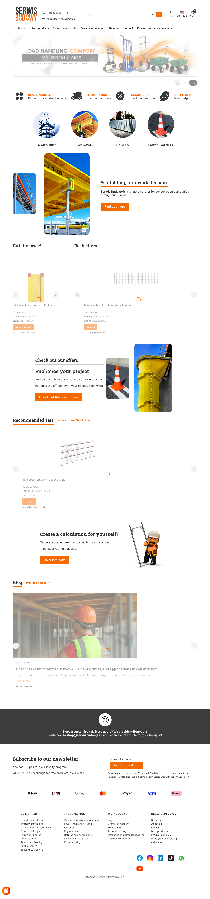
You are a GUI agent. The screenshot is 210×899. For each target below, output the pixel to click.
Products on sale (161, 834)
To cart (91, 327)
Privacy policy (72, 842)
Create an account (118, 823)
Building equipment (32, 849)
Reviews (156, 820)
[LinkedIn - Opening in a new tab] (160, 858)
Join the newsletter (126, 765)
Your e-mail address (119, 759)
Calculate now (54, 560)
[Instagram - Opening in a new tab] (150, 858)
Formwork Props (30, 831)
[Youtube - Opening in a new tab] (139, 868)
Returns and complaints (78, 834)
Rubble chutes (29, 845)
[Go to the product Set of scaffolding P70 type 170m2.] (76, 453)
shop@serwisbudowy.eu (61, 18)
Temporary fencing (32, 842)
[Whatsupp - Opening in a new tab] (181, 858)
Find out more (115, 206)
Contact (156, 827)
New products (159, 831)
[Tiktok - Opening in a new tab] (171, 858)
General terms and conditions (81, 820)
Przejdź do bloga (36, 582)
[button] (159, 14)
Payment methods (74, 831)
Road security (29, 838)
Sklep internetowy (104, 894)
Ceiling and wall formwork (36, 827)
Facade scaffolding (32, 820)
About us (156, 823)
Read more (23, 681)
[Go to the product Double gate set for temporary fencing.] (136, 279)
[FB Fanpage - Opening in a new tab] (139, 858)
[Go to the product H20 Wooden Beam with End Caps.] (36, 279)
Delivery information (76, 838)
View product (23, 327)
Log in (111, 820)
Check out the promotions (58, 397)
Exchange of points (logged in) (126, 834)
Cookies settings (118, 838)
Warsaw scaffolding (32, 823)
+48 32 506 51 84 (57, 12)
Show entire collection (71, 420)
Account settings (117, 831)
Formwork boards (31, 834)
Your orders (114, 827)
